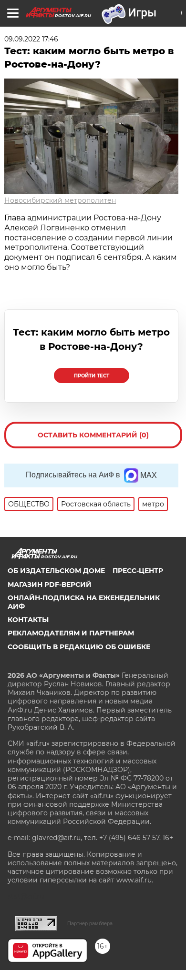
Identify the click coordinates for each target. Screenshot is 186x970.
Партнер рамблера (90, 923)
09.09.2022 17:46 (31, 39)
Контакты (28, 619)
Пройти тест (91, 376)
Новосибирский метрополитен (60, 200)
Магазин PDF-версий (50, 584)
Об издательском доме (56, 570)
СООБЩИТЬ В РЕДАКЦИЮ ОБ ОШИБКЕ (79, 647)
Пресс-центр (138, 570)
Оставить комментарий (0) (93, 435)
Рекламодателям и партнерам (71, 633)
